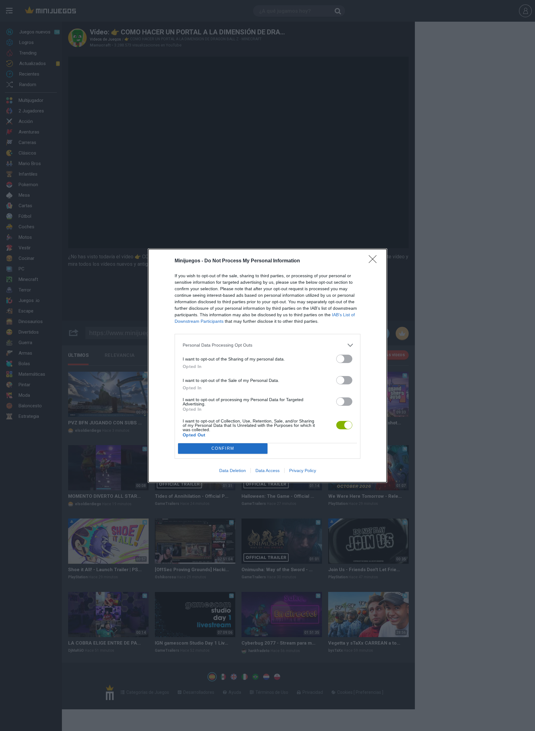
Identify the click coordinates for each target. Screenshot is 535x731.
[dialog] (267, 365)
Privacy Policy (302, 470)
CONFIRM (222, 448)
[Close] (375, 261)
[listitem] (267, 345)
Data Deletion (232, 470)
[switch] (344, 359)
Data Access (267, 470)
